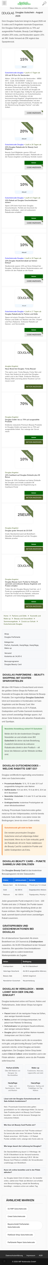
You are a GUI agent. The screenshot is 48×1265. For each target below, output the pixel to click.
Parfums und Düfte (19, 616)
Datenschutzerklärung (14, 1255)
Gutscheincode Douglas (14, 144)
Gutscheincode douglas (14, 73)
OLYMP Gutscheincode (17, 1209)
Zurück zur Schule (28, 621)
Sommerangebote (11, 621)
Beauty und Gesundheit (23, 619)
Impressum (30, 1255)
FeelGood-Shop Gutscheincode (20, 1235)
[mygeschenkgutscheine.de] (24, 3)
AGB (40, 1255)
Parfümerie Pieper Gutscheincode (21, 1242)
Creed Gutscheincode (16, 1216)
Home (6, 616)
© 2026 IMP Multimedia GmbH (24, 1262)
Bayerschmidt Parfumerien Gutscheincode (18, 1225)
